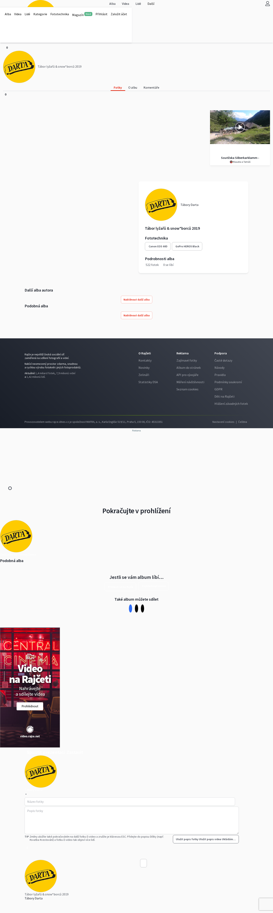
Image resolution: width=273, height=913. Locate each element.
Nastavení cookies (223, 421)
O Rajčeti (144, 353)
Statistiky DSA (148, 382)
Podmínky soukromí (228, 382)
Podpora (220, 353)
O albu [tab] (132, 87)
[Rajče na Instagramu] (27, 385)
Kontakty (144, 360)
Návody (219, 368)
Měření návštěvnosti (190, 382)
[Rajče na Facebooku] (26, 385)
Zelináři (143, 375)
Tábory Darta (34, 898)
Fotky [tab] (118, 87)
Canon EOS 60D (158, 246)
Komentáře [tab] (151, 87)
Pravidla (220, 375)
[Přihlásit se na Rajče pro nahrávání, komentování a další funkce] (267, 3)
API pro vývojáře (187, 375)
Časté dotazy (223, 360)
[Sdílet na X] (136, 608)
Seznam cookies (187, 389)
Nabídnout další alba (137, 299)
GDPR (218, 389)
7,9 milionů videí (65, 373)
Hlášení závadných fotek (231, 404)
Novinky (143, 368)
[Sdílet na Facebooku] (130, 608)
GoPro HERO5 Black (187, 246)
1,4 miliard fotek (45, 373)
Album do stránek (188, 368)
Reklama (182, 353)
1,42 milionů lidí (36, 377)
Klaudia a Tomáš (241, 161)
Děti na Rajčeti (224, 396)
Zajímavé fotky (186, 360)
